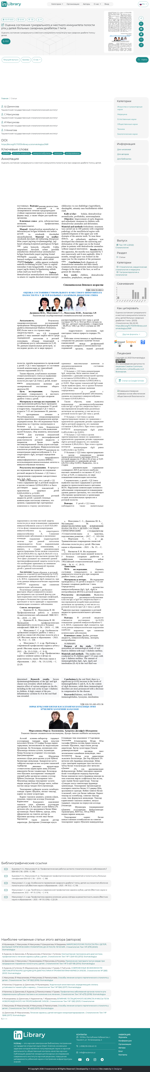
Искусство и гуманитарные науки (129, 108)
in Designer (117, 1069)
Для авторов (123, 154)
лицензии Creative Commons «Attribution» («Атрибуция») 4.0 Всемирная (130, 369)
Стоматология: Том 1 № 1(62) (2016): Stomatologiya (31, 980)
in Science (93, 1069)
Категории (56, 4)
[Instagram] (95, 1060)
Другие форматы (131, 334)
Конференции (125, 1041)
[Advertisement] (75, 80)
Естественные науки (126, 119)
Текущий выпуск (10, 60)
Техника (121, 129)
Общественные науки (127, 124)
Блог (120, 1051)
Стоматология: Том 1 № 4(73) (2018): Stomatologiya (83, 994)
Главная (4, 98)
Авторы (86, 4)
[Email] (141, 39)
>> (6, 1019)
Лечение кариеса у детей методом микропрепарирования (57, 1013)
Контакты (122, 1055)
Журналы (122, 1037)
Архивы (25, 60)
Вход (107, 4)
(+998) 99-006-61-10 (88, 1046)
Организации (73, 4)
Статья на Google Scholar (133, 381)
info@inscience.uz (87, 1053)
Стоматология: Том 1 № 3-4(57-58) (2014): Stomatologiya (70, 964)
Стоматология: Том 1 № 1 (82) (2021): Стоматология (72, 1001)
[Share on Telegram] (141, 45)
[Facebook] (87, 1060)
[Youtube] (79, 1060)
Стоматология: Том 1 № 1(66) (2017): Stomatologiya (59, 987)
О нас (96, 4)
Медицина (122, 114)
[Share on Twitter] (141, 34)
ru (143, 4)
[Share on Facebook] (141, 29)
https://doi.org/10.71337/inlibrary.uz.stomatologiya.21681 (24, 144)
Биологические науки (127, 134)
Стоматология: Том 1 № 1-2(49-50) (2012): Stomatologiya (72, 957)
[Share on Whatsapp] (141, 24)
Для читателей (124, 149)
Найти (144, 60)
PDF (7, 41)
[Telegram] (102, 1060)
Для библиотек (124, 159)
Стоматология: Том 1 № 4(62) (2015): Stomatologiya (31, 1008)
